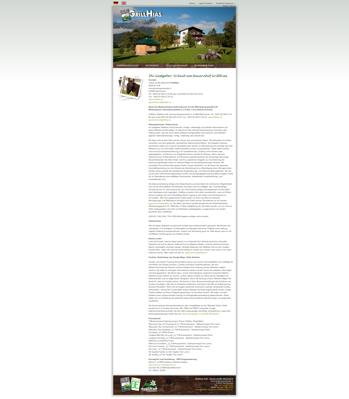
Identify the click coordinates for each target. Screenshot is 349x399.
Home (191, 3)
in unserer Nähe (204, 65)
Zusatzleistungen (177, 65)
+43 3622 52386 (226, 385)
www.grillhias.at (202, 390)
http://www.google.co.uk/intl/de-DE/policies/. (201, 314)
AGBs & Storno (229, 6)
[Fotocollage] (131, 88)
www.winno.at (154, 365)
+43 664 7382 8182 (224, 387)
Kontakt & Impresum (225, 3)
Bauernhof (152, 65)
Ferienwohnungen (128, 65)
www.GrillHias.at (156, 99)
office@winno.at (169, 365)
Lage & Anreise (205, 3)
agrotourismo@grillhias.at (160, 102)
